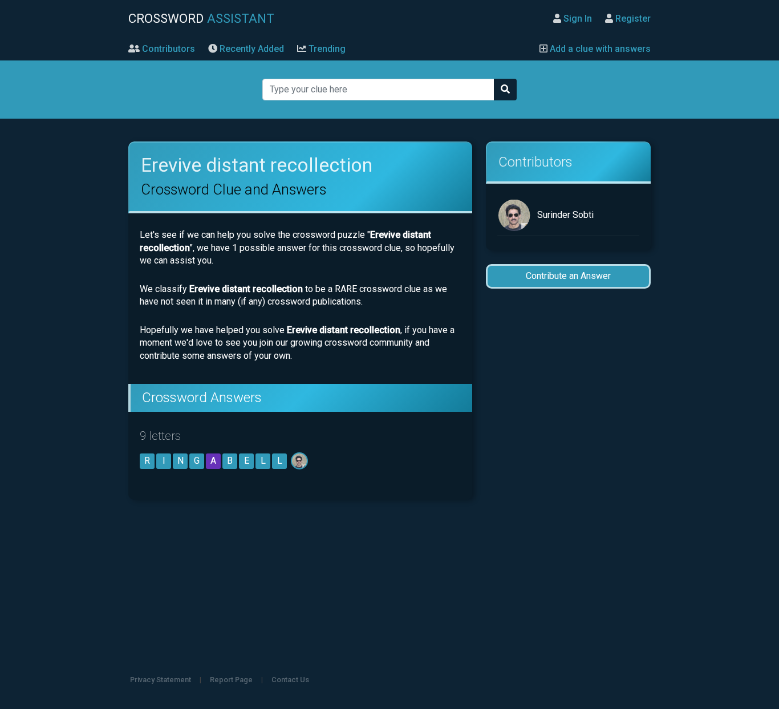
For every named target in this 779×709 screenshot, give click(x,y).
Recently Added (250, 48)
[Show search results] (505, 89)
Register (632, 18)
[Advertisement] (568, 478)
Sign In (576, 18)
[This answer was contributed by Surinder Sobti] (300, 460)
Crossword (201, 18)
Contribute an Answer (568, 275)
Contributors (167, 48)
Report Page (231, 679)
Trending (326, 48)
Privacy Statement (160, 679)
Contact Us (290, 679)
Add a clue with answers (599, 48)
